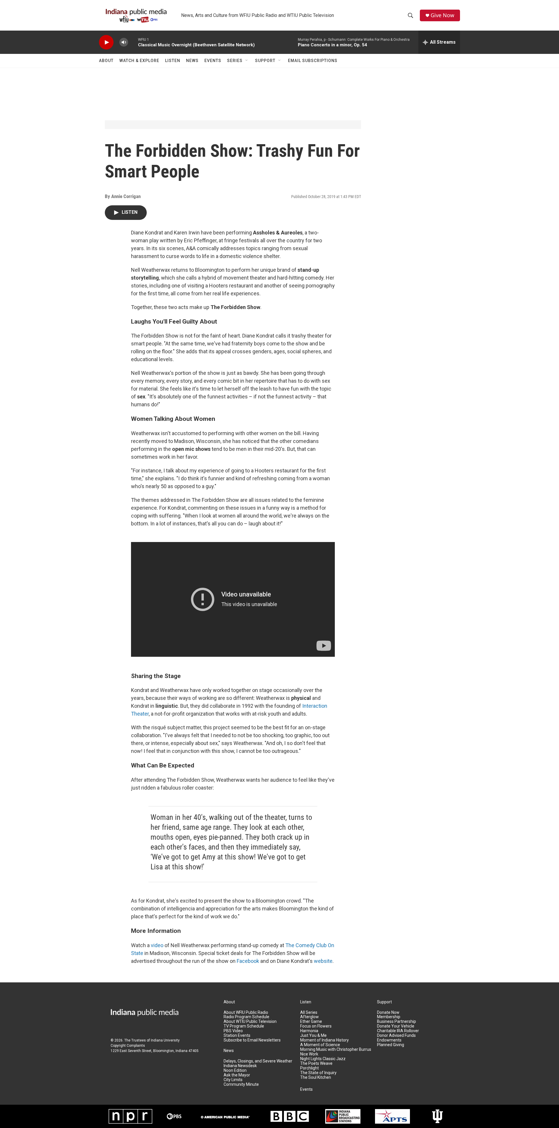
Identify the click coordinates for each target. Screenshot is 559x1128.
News (192, 60)
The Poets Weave (316, 1063)
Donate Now (388, 1012)
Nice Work (309, 1054)
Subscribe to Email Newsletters (252, 1040)
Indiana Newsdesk (240, 1066)
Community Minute (241, 1084)
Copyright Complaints (128, 1046)
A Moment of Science (320, 1045)
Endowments (389, 1040)
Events (212, 60)
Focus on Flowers (316, 1026)
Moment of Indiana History (324, 1040)
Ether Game (311, 1021)
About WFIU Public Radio (246, 1012)
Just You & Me (313, 1035)
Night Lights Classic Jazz (323, 1059)
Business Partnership (396, 1021)
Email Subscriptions (312, 60)
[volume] (124, 42)
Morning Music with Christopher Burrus (335, 1049)
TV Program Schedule (244, 1026)
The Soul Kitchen (315, 1077)
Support (265, 60)
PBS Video (233, 1031)
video (157, 945)
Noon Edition (235, 1070)
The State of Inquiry (318, 1073)
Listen (172, 60)
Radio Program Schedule (246, 1017)
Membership (388, 1017)
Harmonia (309, 1031)
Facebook (248, 961)
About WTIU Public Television (250, 1021)
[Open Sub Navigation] (247, 60)
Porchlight (309, 1068)
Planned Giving (390, 1045)
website (323, 961)
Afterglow (309, 1017)
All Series (308, 1012)
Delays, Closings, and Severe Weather (258, 1061)
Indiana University (165, 1040)
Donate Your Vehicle (395, 1026)
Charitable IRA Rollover (398, 1031)
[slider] (133, 42)
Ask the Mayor (237, 1075)
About (106, 60)
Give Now (442, 15)
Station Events (237, 1035)
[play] (106, 42)
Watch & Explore (139, 60)
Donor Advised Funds (396, 1035)
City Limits (233, 1080)
